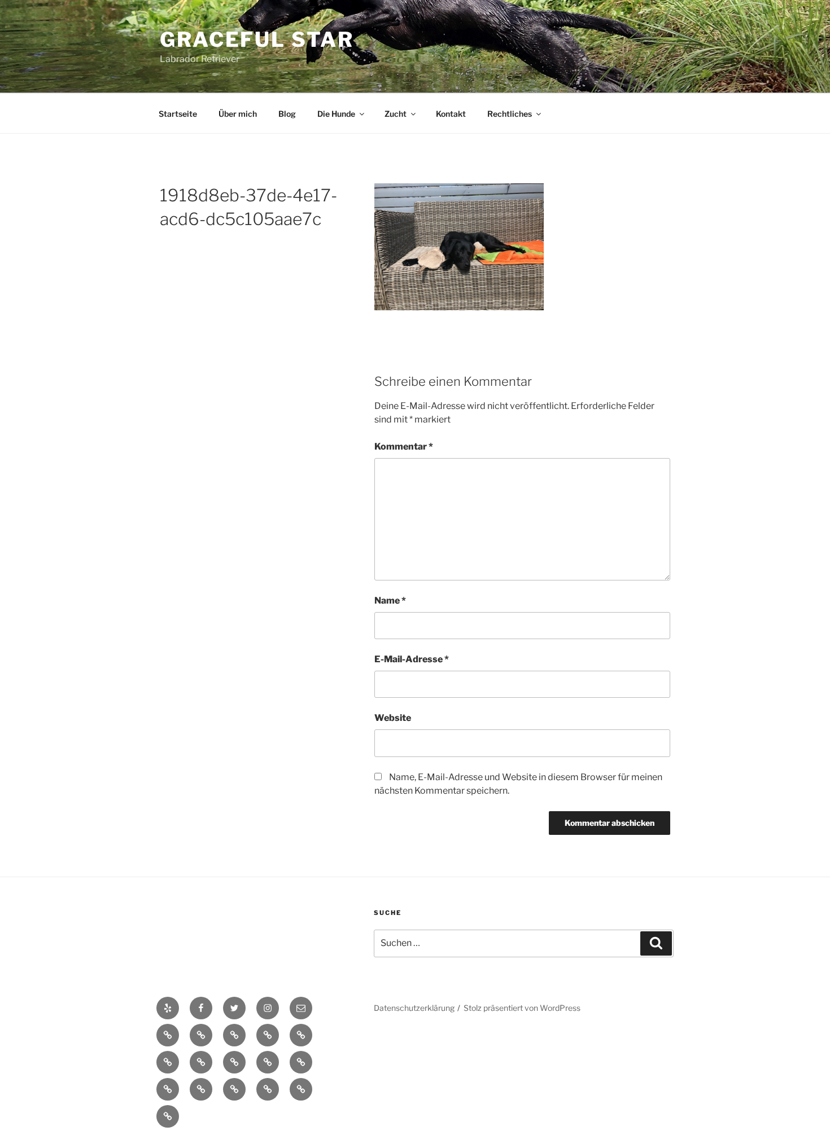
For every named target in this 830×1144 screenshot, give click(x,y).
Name (390, 600)
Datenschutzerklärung (414, 1008)
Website (392, 717)
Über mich (238, 113)
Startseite (178, 113)
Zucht (396, 113)
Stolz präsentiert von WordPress (522, 1008)
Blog (287, 113)
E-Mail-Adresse (411, 659)
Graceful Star (256, 39)
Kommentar (403, 446)
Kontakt (451, 113)
